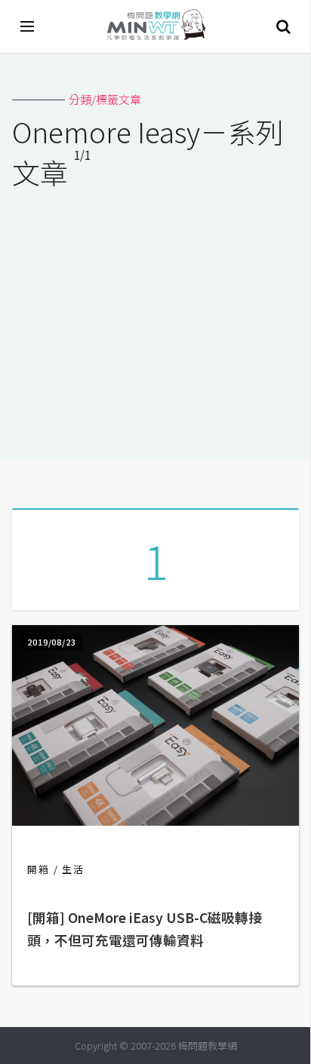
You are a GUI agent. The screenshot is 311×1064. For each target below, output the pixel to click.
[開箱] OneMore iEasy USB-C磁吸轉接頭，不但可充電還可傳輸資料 (144, 928)
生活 (73, 869)
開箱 (38, 869)
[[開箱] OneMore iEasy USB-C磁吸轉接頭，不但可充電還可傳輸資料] (155, 821)
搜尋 (283, 26)
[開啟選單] (28, 26)
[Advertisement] (155, 314)
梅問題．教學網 (155, 27)
